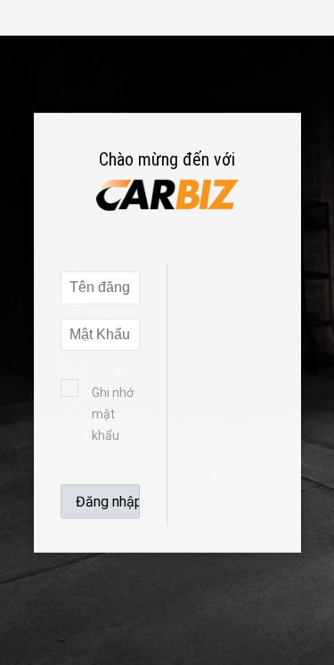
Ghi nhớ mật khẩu (113, 413)
